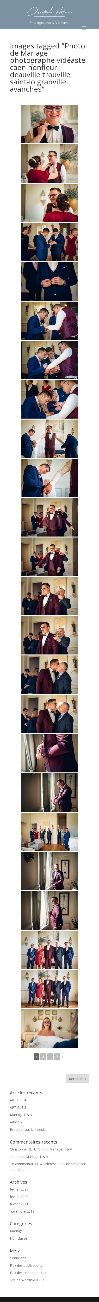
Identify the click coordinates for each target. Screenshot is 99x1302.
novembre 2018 (22, 1211)
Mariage (16, 1231)
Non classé (18, 1238)
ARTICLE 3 (18, 1107)
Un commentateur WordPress (33, 1164)
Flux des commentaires (28, 1272)
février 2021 (19, 1204)
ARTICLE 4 (18, 1100)
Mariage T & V (21, 1114)
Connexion (18, 1258)
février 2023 (19, 1189)
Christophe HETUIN (25, 1149)
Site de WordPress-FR (27, 1280)
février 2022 (19, 1196)
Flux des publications (26, 1265)
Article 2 (16, 1122)
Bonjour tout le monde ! (28, 1129)
